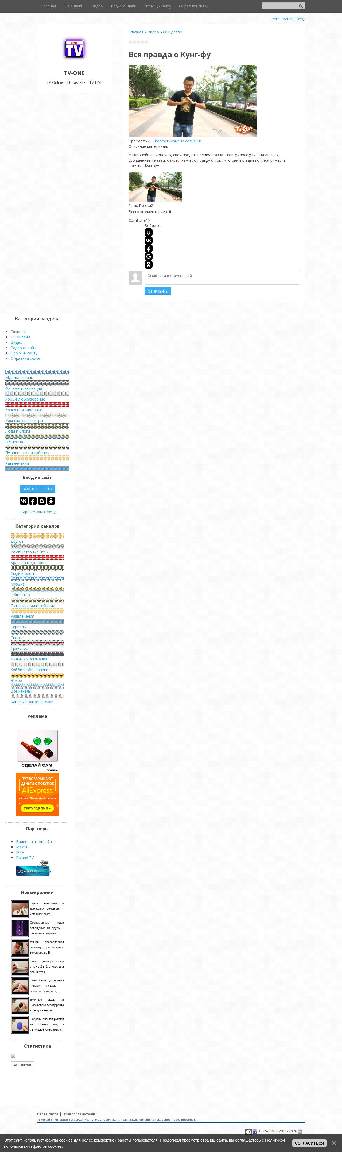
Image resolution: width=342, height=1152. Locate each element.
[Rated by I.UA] (22, 1060)
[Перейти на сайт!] (37, 814)
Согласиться (309, 1143)
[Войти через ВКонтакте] (149, 240)
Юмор (16, 680)
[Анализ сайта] (22, 1065)
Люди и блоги (17, 431)
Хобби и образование (25, 399)
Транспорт (20, 648)
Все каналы (21, 691)
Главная (136, 32)
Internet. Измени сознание (178, 140)
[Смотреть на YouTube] (37, 770)
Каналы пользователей (32, 701)
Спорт (16, 637)
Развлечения (17, 463)
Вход (301, 18)
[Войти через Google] (149, 256)
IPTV (20, 852)
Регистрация (282, 18)
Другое (17, 541)
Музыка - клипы (19, 377)
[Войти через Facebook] (149, 248)
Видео (153, 32)
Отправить (158, 291)
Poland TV (25, 857)
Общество (172, 32)
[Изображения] (155, 187)
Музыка (18, 584)
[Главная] (74, 60)
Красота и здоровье (23, 409)
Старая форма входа (37, 511)
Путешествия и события (27, 452)
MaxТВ (22, 846)
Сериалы (18, 626)
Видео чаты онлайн (34, 841)
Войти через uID (37, 488)
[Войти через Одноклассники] (149, 264)
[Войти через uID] (149, 232)
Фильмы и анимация (23, 388)
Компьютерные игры (24, 420)
